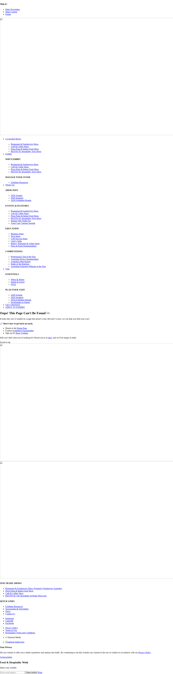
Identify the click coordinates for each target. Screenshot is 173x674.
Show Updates (22, 333)
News (7, 611)
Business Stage (17, 234)
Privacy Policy (11, 628)
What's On (9, 185)
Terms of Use (11, 630)
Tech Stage (15, 236)
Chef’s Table (16, 241)
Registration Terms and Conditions (20, 633)
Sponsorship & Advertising (17, 609)
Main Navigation (12, 9)
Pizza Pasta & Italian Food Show (25, 149)
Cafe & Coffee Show (20, 213)
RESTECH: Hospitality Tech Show (26, 151)
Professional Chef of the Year (23, 257)
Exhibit (8, 154)
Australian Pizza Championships (25, 259)
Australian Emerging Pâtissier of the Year (28, 266)
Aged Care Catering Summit (23, 223)
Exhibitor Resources (19, 182)
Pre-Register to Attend (20, 302)
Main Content (11, 12)
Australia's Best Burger (21, 261)
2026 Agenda (16, 195)
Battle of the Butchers (20, 264)
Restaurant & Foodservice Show (25, 144)
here (50, 338)
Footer (8, 14)
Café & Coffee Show (20, 146)
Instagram (9, 618)
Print (40, 672)
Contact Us (10, 614)
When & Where (17, 279)
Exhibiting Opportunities (23, 330)
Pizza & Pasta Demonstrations (23, 246)
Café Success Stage (19, 239)
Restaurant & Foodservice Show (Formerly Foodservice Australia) (33, 588)
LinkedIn (9, 621)
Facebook (9, 623)
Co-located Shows (13, 139)
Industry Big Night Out (21, 221)
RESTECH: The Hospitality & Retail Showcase (25, 596)
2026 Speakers (17, 198)
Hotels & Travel (17, 282)
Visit (7, 269)
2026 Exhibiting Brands (21, 200)
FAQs (13, 284)
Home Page (22, 328)
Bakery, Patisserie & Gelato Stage (25, 243)
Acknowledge (6, 657)
